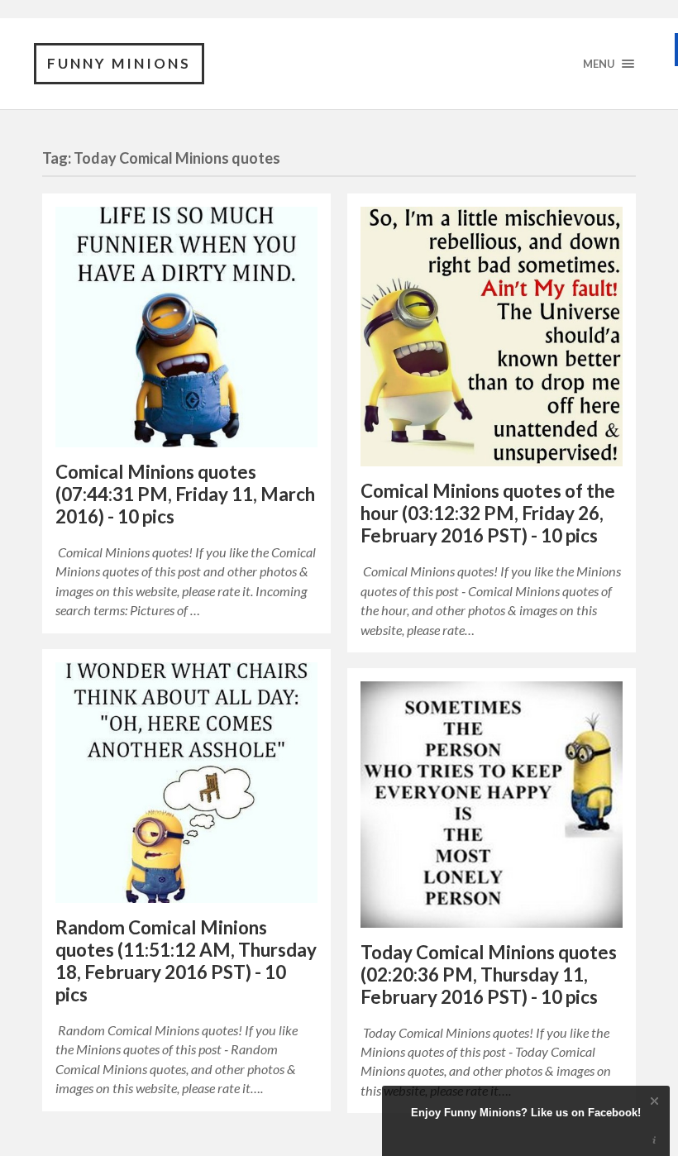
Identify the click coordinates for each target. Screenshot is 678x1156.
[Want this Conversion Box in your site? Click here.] (654, 1141)
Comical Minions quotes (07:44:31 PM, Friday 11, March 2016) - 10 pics (185, 494)
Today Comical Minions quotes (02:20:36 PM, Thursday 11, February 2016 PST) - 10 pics (488, 974)
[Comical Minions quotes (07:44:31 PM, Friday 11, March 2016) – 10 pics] (186, 327)
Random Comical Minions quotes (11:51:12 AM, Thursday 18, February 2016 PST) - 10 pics (186, 961)
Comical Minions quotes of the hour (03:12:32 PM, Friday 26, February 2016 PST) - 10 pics (487, 513)
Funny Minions (119, 63)
